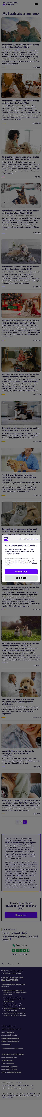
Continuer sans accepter (27, 539)
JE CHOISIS (21, 578)
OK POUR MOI (21, 572)
